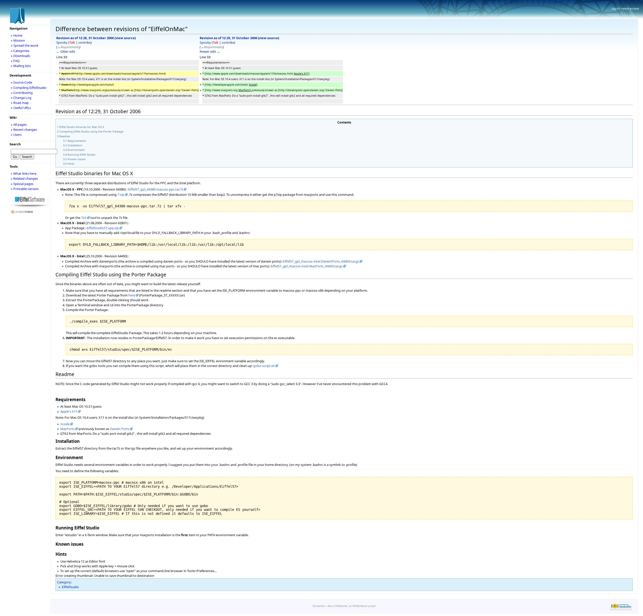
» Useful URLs (21, 107)
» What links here (23, 173)
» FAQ (15, 60)
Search (15, 144)
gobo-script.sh (264, 365)
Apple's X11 (68, 411)
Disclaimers (318, 606)
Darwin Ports (119, 428)
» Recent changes (24, 129)
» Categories (20, 50)
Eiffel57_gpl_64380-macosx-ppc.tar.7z (155, 189)
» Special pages (22, 183)
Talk (72, 42)
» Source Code (21, 82)
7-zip (120, 194)
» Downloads (20, 55)
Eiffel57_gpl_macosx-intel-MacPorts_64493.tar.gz (307, 266)
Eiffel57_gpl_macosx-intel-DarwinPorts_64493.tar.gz (321, 261)
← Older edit (65, 51)
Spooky (62, 42)
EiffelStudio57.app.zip (103, 228)
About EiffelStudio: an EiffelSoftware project (352, 606)
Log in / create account (625, 8)
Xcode (65, 424)
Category (64, 582)
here (131, 295)
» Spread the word (24, 45)
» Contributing (22, 92)
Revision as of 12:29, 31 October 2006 (228, 38)
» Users (16, 134)
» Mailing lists (21, 66)
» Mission (18, 40)
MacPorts (67, 428)
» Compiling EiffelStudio (28, 87)
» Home (16, 35)
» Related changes (24, 178)
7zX (83, 217)
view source (125, 38)
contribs (84, 42)
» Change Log (21, 97)
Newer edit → (210, 51)
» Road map (20, 102)
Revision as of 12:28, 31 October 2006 (85, 38)
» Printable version (25, 189)
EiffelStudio (70, 587)
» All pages (19, 124)
